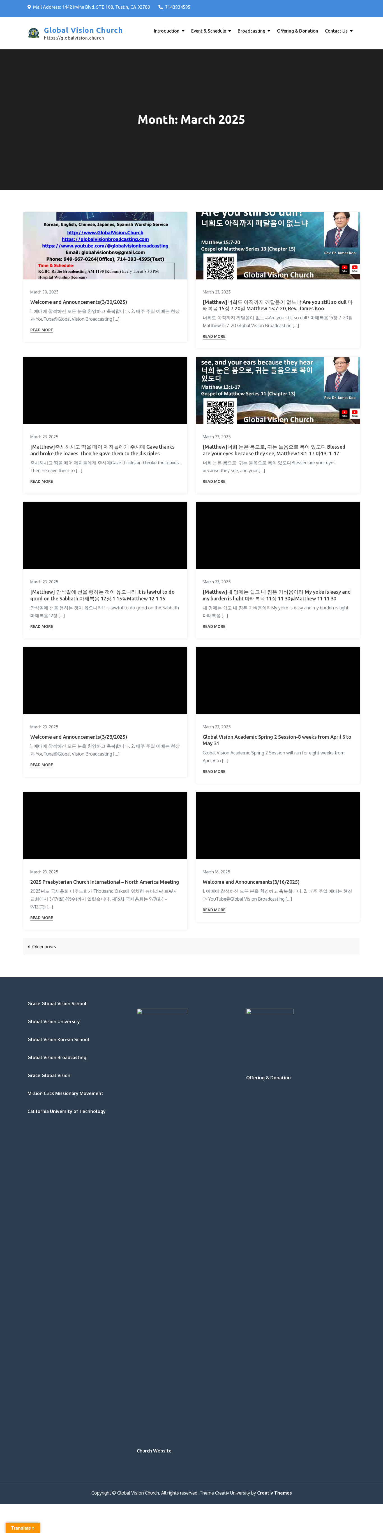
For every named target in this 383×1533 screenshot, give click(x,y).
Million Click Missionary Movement (65, 1093)
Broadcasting (251, 30)
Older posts (44, 946)
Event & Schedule (208, 30)
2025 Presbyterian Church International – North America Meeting (104, 882)
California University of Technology (66, 1111)
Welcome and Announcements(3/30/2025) (78, 302)
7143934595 (177, 7)
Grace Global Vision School (57, 1003)
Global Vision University (53, 1021)
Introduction (166, 30)
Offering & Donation (297, 30)
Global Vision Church (83, 30)
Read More (41, 330)
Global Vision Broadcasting (56, 1057)
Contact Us (336, 30)
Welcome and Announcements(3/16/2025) (251, 882)
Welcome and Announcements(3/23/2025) (78, 737)
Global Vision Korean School (58, 1039)
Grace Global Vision (48, 1075)
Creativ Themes (274, 1493)
